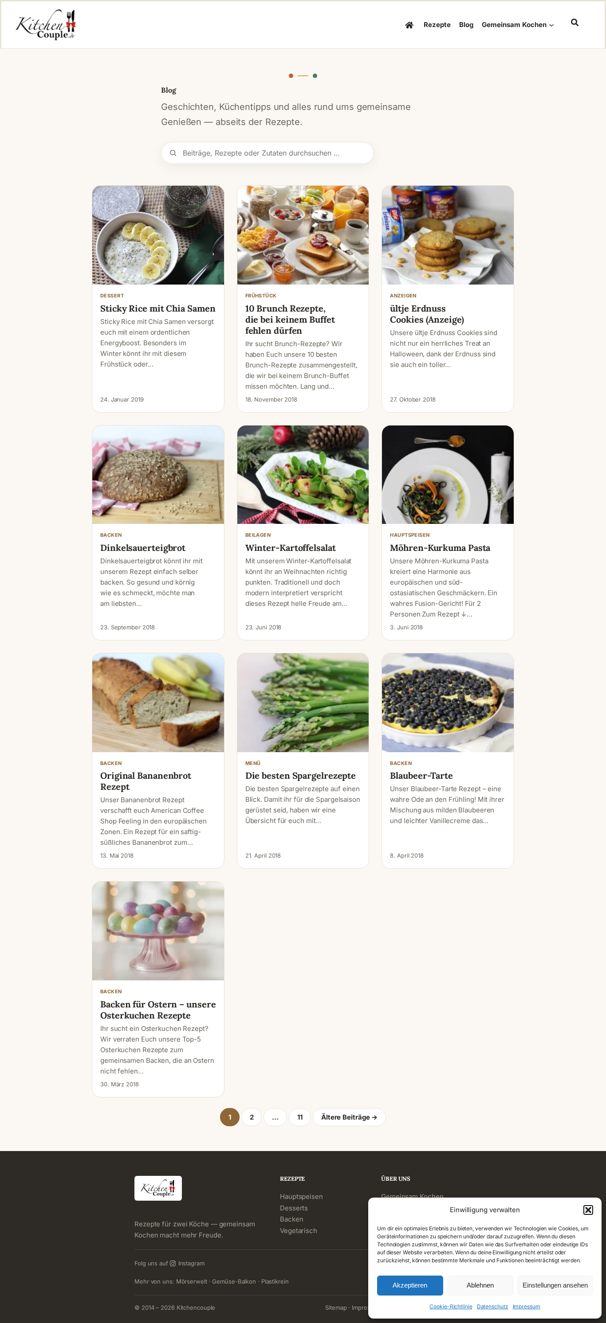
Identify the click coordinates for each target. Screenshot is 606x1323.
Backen (291, 1219)
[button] (588, 1210)
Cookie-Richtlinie (450, 1306)
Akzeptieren (410, 1285)
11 (300, 1117)
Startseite (410, 25)
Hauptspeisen (301, 1196)
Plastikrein (275, 1281)
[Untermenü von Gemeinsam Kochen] (551, 24)
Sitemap (335, 1307)
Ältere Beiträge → (349, 1117)
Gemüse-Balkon (234, 1281)
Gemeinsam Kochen (412, 1196)
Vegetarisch (298, 1230)
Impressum (526, 1306)
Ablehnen (480, 1285)
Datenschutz (492, 1306)
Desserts (294, 1208)
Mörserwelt (191, 1281)
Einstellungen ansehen (555, 1285)
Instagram (191, 1263)
